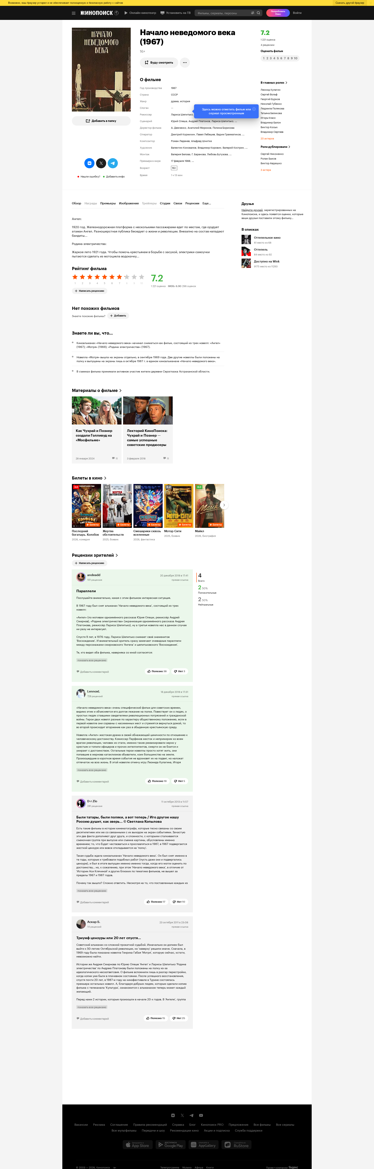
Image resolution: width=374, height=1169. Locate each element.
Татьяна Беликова (271, 113)
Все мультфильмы (124, 1130)
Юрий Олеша (179, 121)
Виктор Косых (269, 127)
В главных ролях (272, 82)
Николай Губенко (271, 103)
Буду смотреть (161, 62)
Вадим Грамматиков (228, 134)
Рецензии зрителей (93, 555)
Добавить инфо (115, 176)
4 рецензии (267, 44)
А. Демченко (178, 127)
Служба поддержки (248, 1130)
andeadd (93, 575)
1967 (173, 88)
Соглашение (119, 1124)
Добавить (120, 315)
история (185, 101)
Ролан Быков (268, 158)
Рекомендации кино (184, 1130)
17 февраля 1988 (180, 160)
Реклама (99, 1124)
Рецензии (192, 203)
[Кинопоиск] (97, 13)
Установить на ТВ (178, 13)
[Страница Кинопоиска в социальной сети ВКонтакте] (173, 1115)
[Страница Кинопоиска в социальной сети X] (182, 1115)
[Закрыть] (254, 109)
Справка (178, 1124)
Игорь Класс (268, 117)
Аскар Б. (93, 922)
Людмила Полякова (272, 108)
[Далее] (224, 505)
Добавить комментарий (94, 671)
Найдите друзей (252, 209)
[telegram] (113, 163)
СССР (174, 94)
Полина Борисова (223, 127)
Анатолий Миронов (199, 127)
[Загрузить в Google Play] (171, 1144)
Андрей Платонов (199, 121)
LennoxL (93, 691)
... (236, 121)
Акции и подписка (217, 1130)
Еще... (207, 203)
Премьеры (108, 203)
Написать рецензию (91, 290)
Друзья (248, 204)
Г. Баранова (199, 154)
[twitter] (101, 163)
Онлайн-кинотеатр (143, 13)
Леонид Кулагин (270, 89)
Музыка (186, 1167)
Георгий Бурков (270, 99)
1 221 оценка (268, 39)
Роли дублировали (274, 147)
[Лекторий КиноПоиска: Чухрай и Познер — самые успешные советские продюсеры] (148, 430)
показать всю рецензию (92, 660)
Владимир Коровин (209, 147)
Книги (210, 1167)
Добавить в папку (104, 121)
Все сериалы (285, 1124)
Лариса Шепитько (182, 114)
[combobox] (222, 13)
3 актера (266, 169)
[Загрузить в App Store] (138, 1144)
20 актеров (267, 138)
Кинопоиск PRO (212, 1124)
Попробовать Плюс (278, 12)
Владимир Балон (271, 122)
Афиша (199, 1167)
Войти (297, 13)
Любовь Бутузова (217, 154)
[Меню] (73, 13)
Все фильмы (262, 1124)
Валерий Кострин (233, 147)
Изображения (129, 203)
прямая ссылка (180, 579)
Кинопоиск (103, 1167)
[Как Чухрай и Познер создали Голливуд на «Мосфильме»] (97, 430)
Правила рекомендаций (150, 1124)
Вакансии (81, 1124)
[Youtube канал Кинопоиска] (201, 1115)
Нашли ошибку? (90, 176)
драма (175, 101)
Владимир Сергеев (272, 131)
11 (117, 458)
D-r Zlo (92, 801)
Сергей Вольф (269, 94)
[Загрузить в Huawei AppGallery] (204, 1144)
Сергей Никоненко (272, 153)
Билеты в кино (87, 478)
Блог (192, 1124)
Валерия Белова (180, 154)
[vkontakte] (89, 163)
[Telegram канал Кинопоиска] (191, 1115)
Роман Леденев (180, 141)
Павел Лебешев (205, 134)
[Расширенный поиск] (253, 13)
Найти (258, 13)
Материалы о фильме (95, 390)
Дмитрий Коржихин (183, 134)
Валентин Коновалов (183, 147)
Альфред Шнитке (201, 141)
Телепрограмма (169, 1167)
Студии (165, 203)
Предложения (238, 1124)
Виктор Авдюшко (271, 163)
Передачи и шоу (153, 1130)
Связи (178, 203)
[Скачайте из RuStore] (236, 1144)
